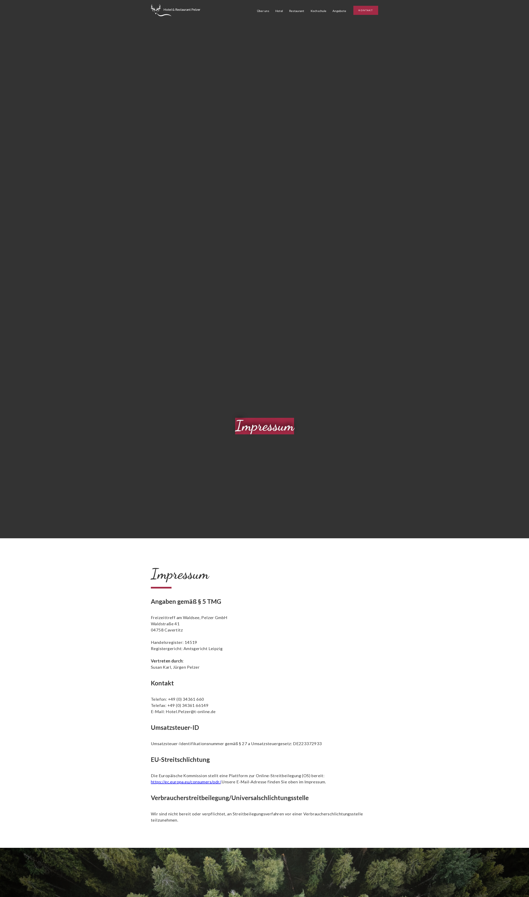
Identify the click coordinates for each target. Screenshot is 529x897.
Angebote (339, 11)
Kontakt (366, 10)
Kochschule (318, 11)
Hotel (279, 11)
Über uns (263, 11)
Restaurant (296, 11)
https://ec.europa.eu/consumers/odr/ (186, 781)
